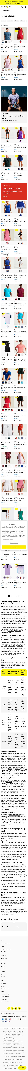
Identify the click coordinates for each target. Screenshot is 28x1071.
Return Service (4, 963)
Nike (18, 639)
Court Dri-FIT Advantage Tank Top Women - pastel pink (7, 76)
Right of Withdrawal (5, 943)
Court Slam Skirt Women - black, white (20, 415)
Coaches (3, 971)
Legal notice (10, 1016)
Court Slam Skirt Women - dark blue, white (20, 174)
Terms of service (17, 1016)
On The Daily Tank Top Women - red (6, 415)
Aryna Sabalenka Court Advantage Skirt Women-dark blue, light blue (20, 221)
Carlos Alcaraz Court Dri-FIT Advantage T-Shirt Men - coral (20, 361)
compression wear (10, 709)
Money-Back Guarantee (6, 949)
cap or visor (15, 851)
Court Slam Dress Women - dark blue (20, 75)
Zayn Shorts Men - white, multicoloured (20, 583)
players (11, 885)
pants (9, 719)
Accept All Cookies (14, 546)
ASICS (7, 639)
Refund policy (23, 1016)
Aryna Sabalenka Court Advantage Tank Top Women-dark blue (6, 277)
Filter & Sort (22, 1068)
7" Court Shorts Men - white (6, 443)
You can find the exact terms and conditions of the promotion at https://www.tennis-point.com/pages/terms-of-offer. (13, 1067)
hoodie (10, 731)
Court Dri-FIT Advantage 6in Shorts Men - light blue (20, 332)
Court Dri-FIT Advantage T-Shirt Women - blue (7, 388)
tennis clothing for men (8, 780)
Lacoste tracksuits (5, 809)
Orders (2, 961)
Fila (23, 642)
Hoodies (23, 835)
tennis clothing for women (10, 753)
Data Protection (6, 539)
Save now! (5, 196)
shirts (7, 781)
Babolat (11, 639)
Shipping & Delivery (5, 994)
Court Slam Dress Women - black (7, 146)
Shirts (9, 680)
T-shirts (10, 699)
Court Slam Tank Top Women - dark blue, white (7, 220)
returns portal (10, 914)
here (22, 536)
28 (18, 596)
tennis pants (18, 630)
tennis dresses (16, 756)
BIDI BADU (7, 642)
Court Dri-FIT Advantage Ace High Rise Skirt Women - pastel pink (20, 472)
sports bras (17, 768)
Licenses (3, 946)
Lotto (19, 644)
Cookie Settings (4, 951)
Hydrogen (3, 644)
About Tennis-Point (5, 988)
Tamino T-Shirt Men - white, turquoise (6, 332)
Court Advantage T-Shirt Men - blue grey (7, 555)
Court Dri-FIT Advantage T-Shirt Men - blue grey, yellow (7, 48)
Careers (2, 969)
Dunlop (12, 642)
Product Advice (4, 999)
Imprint (11, 539)
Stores (2, 991)
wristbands (14, 853)
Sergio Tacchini (11, 645)
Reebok (5, 645)
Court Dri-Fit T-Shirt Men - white (20, 555)
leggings (10, 768)
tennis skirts (7, 756)
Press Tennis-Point (5, 1001)
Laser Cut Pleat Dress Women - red (19, 47)
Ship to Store (3, 976)
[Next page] (21, 596)
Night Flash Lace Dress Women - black (6, 360)
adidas (4, 639)
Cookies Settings (14, 543)
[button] (2, 7)
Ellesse (20, 642)
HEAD (15, 639)
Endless (16, 642)
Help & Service (4, 958)
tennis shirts (11, 630)
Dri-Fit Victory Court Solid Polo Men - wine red (20, 304)
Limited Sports (14, 644)
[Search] (18, 7)
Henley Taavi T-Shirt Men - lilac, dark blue (7, 583)
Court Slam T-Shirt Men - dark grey (7, 174)
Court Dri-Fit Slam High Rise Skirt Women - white (7, 499)
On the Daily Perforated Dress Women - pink (6, 248)
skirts (9, 685)
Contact (2, 986)
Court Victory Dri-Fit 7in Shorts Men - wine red (6, 471)
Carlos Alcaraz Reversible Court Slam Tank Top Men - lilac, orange (20, 147)
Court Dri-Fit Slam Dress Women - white (20, 276)
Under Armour (20, 645)
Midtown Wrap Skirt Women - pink (19, 499)
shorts (10, 684)
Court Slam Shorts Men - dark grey (20, 388)
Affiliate (2, 966)
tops (9, 682)
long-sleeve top (9, 727)
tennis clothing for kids (14, 814)
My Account (3, 983)
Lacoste (8, 644)
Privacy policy (4, 1016)
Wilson (2, 641)
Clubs (2, 974)
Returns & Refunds (5, 996)
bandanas (7, 853)
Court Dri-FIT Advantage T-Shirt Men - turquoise (7, 304)
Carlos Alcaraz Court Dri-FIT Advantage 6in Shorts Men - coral (20, 444)
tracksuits (13, 808)
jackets (13, 821)
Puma (21, 639)
